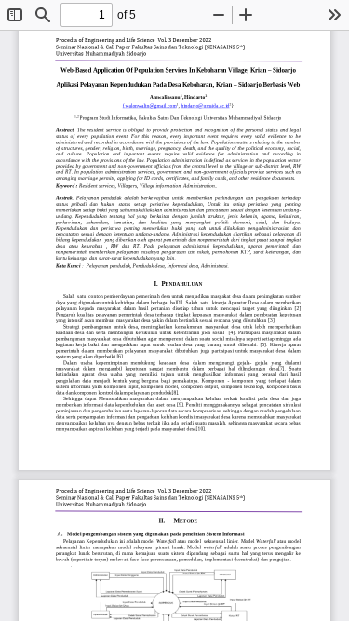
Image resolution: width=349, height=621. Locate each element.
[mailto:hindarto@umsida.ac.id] (205, 105)
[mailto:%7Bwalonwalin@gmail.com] (149, 105)
